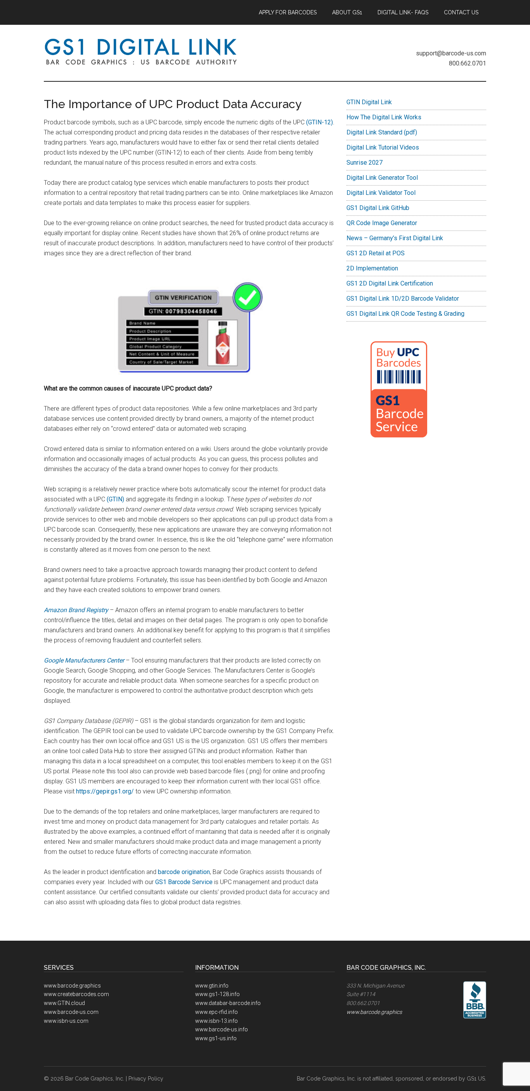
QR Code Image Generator (381, 223)
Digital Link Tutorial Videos (382, 147)
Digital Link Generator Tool (382, 177)
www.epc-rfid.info (216, 1012)
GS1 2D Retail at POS (375, 253)
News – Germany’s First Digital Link (394, 238)
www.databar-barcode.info (228, 1003)
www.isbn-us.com (66, 1021)
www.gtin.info (212, 986)
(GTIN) (116, 499)
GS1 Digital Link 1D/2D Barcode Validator (402, 298)
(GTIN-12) (319, 122)
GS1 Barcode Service (183, 882)
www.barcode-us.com (71, 1012)
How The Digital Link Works (383, 117)
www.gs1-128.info (217, 994)
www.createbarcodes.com (76, 994)
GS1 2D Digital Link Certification (389, 283)
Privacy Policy (145, 1079)
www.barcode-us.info (221, 1029)
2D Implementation (372, 268)
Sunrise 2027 (364, 162)
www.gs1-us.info (216, 1038)
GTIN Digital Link (369, 102)
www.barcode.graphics (72, 986)
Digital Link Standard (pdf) (381, 132)
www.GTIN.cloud (64, 1003)
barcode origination (184, 872)
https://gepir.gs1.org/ (105, 791)
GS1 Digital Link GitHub (377, 208)
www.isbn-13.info (216, 1021)
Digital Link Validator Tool (381, 192)
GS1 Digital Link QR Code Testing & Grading (405, 313)
